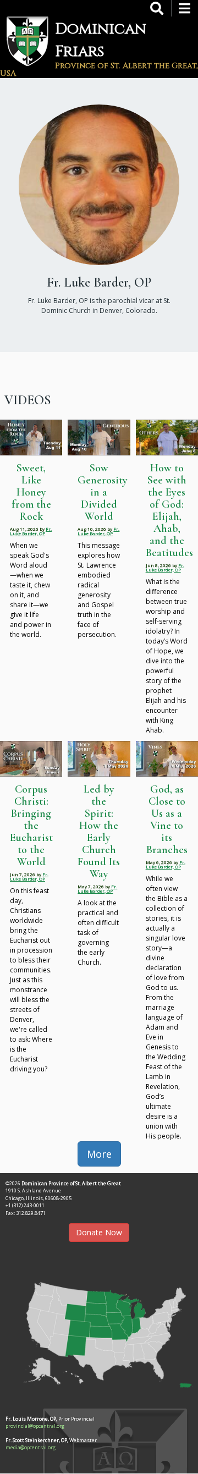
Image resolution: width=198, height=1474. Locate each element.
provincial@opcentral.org (35, 1425)
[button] (99, 1331)
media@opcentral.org (31, 1447)
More (99, 1153)
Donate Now (99, 1232)
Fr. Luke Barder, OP (31, 531)
